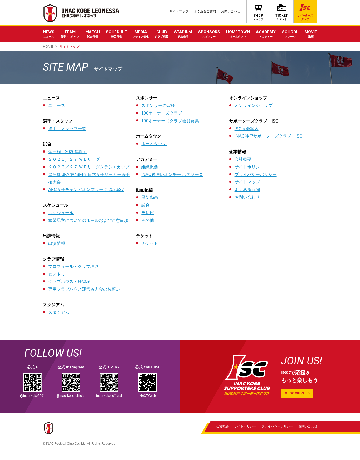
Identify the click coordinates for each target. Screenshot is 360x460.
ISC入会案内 (247, 128)
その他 (147, 220)
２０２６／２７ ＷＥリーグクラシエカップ (88, 167)
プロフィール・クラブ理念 (73, 266)
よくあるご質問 (205, 11)
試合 (145, 205)
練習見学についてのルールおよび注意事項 (88, 220)
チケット (149, 243)
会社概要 (243, 159)
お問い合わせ (230, 11)
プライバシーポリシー (256, 174)
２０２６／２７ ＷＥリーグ (74, 159)
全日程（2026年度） (67, 151)
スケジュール (61, 213)
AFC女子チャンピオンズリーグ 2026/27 (86, 189)
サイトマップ (178, 11)
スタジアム (58, 312)
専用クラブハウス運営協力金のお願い (84, 289)
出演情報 (56, 243)
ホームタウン (154, 143)
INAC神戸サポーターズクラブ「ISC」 (271, 136)
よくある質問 (247, 189)
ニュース (56, 105)
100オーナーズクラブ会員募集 (170, 121)
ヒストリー (58, 274)
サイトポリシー (249, 167)
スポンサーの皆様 (158, 105)
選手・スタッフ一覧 (67, 128)
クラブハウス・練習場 (69, 281)
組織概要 (149, 167)
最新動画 (149, 197)
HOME (48, 46)
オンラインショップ (254, 105)
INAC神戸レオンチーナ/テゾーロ (172, 174)
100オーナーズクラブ (161, 113)
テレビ (147, 213)
